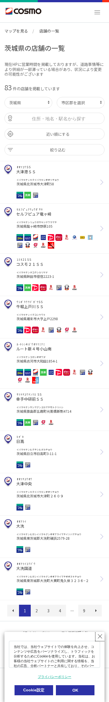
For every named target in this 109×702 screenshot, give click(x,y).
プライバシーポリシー (54, 677)
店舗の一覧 (49, 31)
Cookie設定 (33, 690)
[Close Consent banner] (100, 636)
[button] (97, 12)
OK (75, 690)
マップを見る (16, 31)
